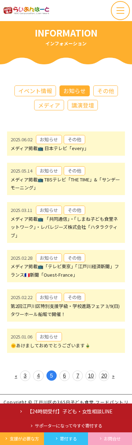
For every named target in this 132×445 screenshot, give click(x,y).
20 (104, 376)
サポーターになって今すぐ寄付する (68, 426)
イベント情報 (35, 90)
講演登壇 (82, 105)
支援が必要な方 (24, 439)
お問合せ (112, 439)
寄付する (68, 439)
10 (91, 376)
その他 (105, 90)
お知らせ (74, 90)
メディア (49, 105)
